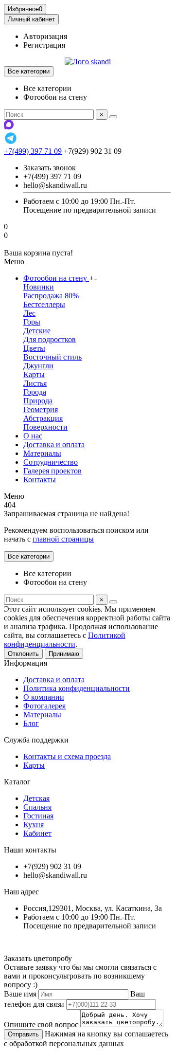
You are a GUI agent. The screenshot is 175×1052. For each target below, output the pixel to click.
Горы (31, 322)
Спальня (37, 807)
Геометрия (40, 409)
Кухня (33, 824)
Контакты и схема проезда (67, 756)
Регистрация (44, 45)
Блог (31, 723)
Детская (36, 798)
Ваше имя (20, 994)
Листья (35, 383)
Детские (37, 330)
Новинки (38, 287)
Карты (34, 374)
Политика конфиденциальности (76, 688)
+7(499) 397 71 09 (33, 151)
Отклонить (23, 653)
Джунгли (38, 366)
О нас (32, 436)
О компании (43, 697)
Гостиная (38, 816)
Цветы (34, 348)
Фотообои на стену (56, 278)
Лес (29, 313)
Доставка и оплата (54, 444)
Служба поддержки (36, 740)
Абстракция (43, 418)
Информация (25, 663)
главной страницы (63, 539)
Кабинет (37, 833)
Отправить (23, 1034)
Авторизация (45, 36)
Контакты (39, 479)
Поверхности (45, 427)
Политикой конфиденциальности (64, 639)
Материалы (42, 453)
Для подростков (49, 339)
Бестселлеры (44, 304)
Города (34, 392)
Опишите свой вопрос (41, 1024)
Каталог (17, 782)
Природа (37, 401)
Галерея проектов (52, 471)
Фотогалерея (44, 706)
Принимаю (64, 653)
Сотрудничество (50, 462)
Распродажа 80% (51, 295)
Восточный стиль (52, 357)
